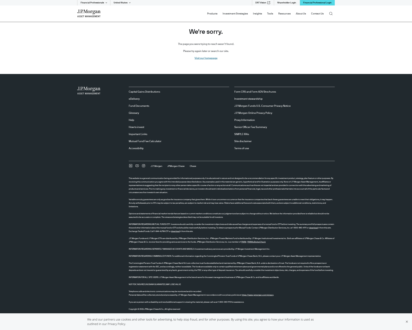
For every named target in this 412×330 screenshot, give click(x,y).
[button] (407, 321)
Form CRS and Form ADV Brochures (255, 91)
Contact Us (317, 13)
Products (212, 13)
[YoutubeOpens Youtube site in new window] (137, 167)
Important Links (138, 134)
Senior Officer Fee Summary (250, 127)
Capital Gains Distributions (144, 91)
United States (120, 3)
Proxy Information (244, 120)
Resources (284, 13)
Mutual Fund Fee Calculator (145, 141)
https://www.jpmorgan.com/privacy (257, 295)
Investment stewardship (248, 99)
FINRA (243, 242)
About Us (301, 13)
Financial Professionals (92, 3)
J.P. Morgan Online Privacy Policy (253, 113)
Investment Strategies (235, 13)
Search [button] (332, 13)
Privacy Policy (116, 324)
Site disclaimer (243, 141)
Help (131, 120)
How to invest (136, 127)
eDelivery (134, 99)
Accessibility (136, 148)
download (313, 228)
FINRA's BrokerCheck (256, 242)
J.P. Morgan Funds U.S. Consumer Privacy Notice (262, 106)
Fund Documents (139, 106)
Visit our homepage (206, 58)
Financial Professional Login (317, 3)
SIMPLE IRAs (241, 134)
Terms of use (241, 148)
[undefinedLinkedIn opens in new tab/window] (131, 167)
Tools (270, 13)
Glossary (134, 113)
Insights (257, 13)
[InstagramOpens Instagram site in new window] (143, 167)
